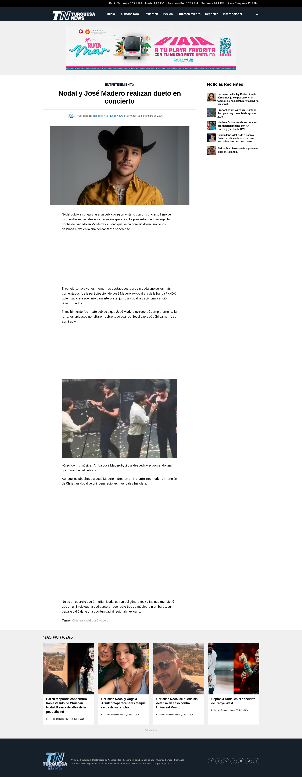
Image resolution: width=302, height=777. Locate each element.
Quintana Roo (129, 14)
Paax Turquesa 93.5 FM (243, 3)
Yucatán (152, 14)
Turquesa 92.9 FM (212, 3)
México (168, 14)
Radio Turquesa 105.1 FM (125, 3)
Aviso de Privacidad (81, 760)
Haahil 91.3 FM (154, 3)
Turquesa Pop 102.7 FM (183, 3)
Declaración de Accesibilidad (106, 760)
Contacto (179, 760)
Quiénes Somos (164, 760)
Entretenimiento (189, 14)
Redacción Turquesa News (108, 115)
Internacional (232, 14)
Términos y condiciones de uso (138, 760)
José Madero (100, 620)
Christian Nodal (81, 620)
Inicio (111, 14)
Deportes (211, 14)
